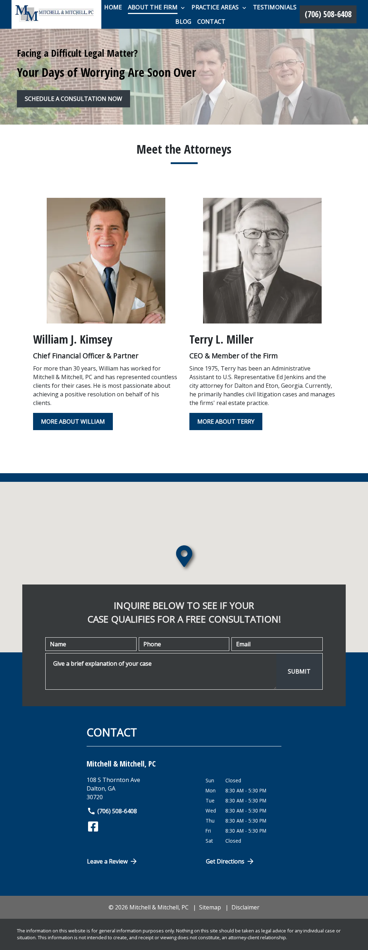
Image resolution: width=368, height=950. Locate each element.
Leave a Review (107, 861)
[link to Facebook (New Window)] (93, 826)
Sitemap (210, 907)
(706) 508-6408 (117, 811)
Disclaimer (245, 907)
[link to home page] (56, 14)
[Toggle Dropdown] (183, 7)
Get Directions (225, 861)
